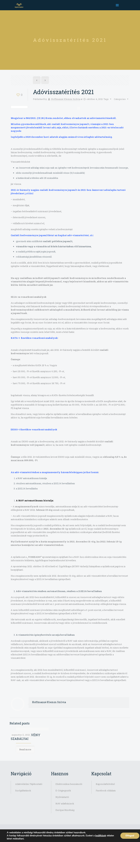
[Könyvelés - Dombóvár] (19, 5)
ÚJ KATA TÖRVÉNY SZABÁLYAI (25, 737)
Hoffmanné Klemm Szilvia (65, 99)
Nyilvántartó (62, 797)
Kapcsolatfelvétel (105, 784)
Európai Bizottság (64, 810)
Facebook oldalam (106, 790)
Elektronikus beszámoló (68, 784)
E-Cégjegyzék (63, 790)
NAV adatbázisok (64, 803)
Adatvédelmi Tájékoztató (28, 784)
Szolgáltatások (23, 790)
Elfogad (129, 835)
